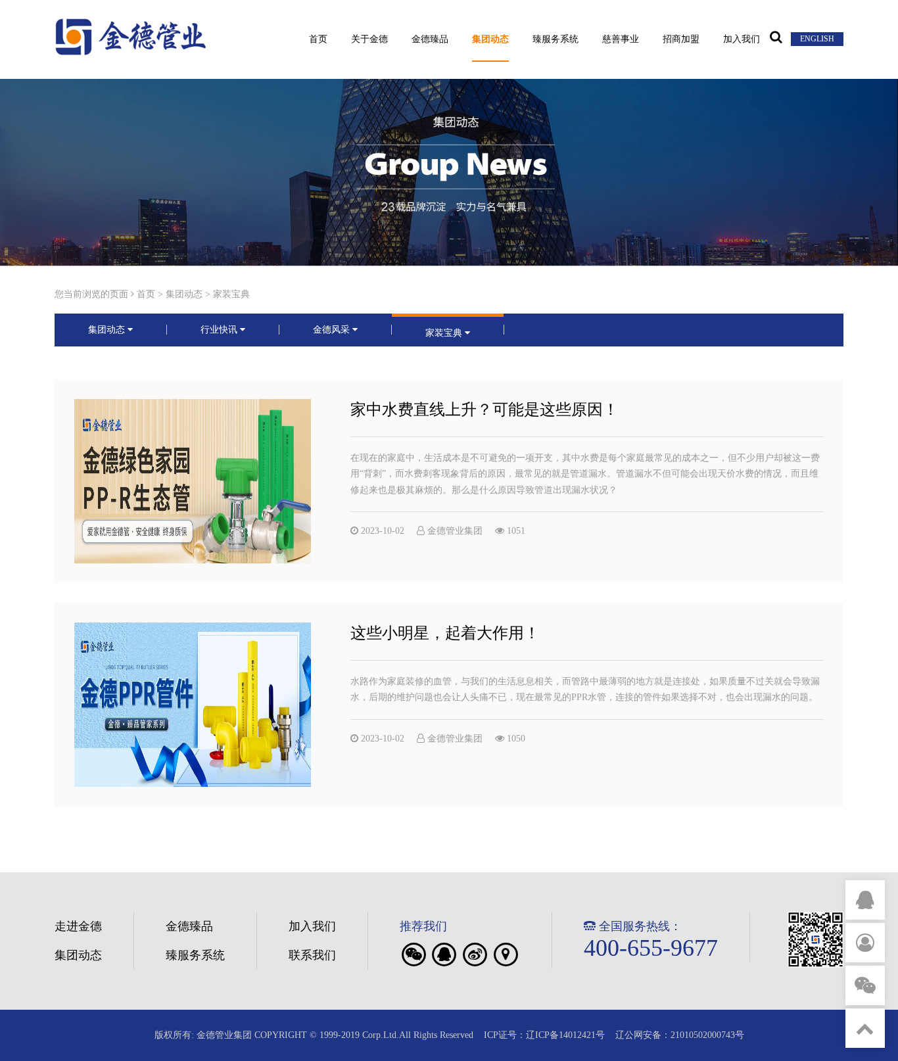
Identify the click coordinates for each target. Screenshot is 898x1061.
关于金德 (369, 39)
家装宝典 (231, 294)
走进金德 (78, 926)
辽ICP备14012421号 (565, 1035)
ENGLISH (817, 38)
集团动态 (490, 39)
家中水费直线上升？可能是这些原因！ (484, 409)
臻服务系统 (555, 39)
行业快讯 (220, 330)
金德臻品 (430, 39)
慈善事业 (620, 39)
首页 (318, 39)
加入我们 (741, 39)
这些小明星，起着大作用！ (445, 633)
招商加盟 (681, 39)
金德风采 (332, 330)
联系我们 (312, 955)
